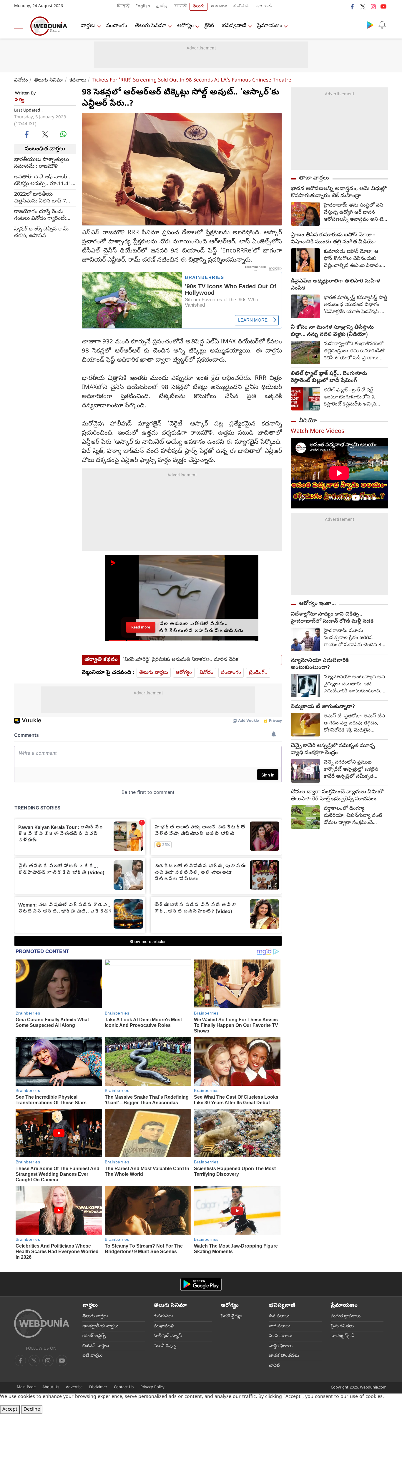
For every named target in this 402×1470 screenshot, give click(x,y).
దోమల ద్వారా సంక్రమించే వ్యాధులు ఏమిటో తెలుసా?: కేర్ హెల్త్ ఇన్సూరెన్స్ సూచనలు (337, 796)
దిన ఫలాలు (279, 1316)
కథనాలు (77, 80)
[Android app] (201, 1284)
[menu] (20, 26)
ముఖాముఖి (164, 1326)
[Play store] (370, 25)
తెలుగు (198, 6)
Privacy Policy (152, 1387)
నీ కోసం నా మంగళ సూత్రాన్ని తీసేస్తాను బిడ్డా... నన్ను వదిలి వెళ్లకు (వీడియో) (332, 331)
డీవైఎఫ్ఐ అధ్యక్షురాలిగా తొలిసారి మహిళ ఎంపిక (335, 285)
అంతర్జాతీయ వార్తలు (100, 1326)
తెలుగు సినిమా (150, 26)
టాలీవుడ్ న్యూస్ (168, 1336)
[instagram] (373, 6)
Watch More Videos (317, 432)
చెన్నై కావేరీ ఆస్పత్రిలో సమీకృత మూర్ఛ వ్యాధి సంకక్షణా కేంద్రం (333, 750)
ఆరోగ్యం (185, 26)
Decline (32, 1409)
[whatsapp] (63, 134)
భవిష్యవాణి (234, 26)
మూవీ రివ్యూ (165, 1346)
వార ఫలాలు (279, 1326)
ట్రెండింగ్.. (258, 672)
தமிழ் (162, 6)
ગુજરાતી (263, 6)
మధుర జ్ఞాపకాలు (346, 1316)
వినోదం (21, 80)
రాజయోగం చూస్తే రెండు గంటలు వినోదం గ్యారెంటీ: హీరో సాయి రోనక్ (40, 215)
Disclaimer (98, 1387)
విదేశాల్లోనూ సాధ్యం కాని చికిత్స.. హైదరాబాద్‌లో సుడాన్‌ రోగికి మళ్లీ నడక (332, 618)
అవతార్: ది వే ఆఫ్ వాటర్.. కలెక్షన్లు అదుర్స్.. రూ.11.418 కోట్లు (44, 180)
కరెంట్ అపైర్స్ (94, 1336)
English (142, 6)
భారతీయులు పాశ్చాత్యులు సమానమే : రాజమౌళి (41, 163)
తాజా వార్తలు (314, 178)
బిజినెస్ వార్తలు (95, 1346)
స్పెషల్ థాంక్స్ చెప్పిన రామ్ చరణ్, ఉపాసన (41, 233)
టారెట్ (274, 1366)
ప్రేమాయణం (269, 26)
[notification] (382, 25)
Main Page (26, 1387)
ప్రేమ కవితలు (342, 1326)
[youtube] (383, 6)
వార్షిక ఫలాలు (281, 1346)
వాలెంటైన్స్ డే (342, 1336)
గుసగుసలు (163, 1316)
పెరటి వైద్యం (231, 1316)
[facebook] (352, 6)
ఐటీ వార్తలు (92, 1356)
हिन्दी (123, 6)
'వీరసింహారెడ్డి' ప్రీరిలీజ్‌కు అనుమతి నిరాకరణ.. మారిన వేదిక (180, 660)
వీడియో (308, 421)
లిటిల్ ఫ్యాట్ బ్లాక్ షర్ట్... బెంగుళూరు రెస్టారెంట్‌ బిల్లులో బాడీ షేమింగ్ (329, 377)
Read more (141, 627)
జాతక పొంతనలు (284, 1356)
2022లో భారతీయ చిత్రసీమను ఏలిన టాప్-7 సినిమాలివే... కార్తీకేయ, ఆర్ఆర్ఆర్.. (40, 198)
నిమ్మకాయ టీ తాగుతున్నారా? (323, 707)
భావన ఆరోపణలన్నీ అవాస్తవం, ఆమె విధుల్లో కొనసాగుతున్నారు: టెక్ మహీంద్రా (339, 193)
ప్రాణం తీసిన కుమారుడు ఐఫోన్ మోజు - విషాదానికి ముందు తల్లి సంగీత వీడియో (333, 239)
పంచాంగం (116, 26)
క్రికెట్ (209, 26)
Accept (9, 1409)
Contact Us (124, 1387)
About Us (50, 1387)
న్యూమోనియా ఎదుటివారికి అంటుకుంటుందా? (320, 664)
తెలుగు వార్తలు (153, 672)
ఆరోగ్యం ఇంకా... (317, 604)
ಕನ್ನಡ (241, 6)
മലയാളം (218, 6)
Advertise (74, 1387)
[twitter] (362, 6)
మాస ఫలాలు (280, 1336)
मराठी (180, 6)
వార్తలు (88, 26)
